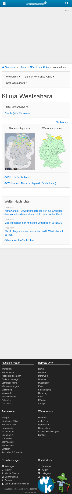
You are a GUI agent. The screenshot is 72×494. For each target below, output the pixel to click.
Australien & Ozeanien (12, 452)
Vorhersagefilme (9, 382)
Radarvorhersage (10, 379)
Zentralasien (8, 441)
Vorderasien (7, 438)
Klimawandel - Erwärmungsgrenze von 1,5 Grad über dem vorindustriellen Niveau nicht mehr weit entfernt (34, 212)
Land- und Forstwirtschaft (17, 483)
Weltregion (12, 76)
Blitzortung (7, 389)
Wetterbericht (8, 372)
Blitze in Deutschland (18, 177)
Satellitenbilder (9, 396)
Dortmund (43, 375)
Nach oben (62, 122)
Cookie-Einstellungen (48, 431)
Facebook (46, 466)
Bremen (42, 372)
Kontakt (41, 434)
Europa (5, 417)
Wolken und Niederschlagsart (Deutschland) (31, 183)
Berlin (41, 368)
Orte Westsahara (16, 82)
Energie (8, 480)
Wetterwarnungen (10, 386)
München (42, 399)
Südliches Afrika (9, 424)
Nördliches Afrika (39, 67)
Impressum (43, 424)
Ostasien (6, 448)
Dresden (42, 379)
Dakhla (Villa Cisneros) (17, 113)
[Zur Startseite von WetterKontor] (36, 3)
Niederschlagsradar (11, 375)
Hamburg (42, 393)
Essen (41, 386)
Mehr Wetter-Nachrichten (21, 240)
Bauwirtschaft (11, 476)
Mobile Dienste (12, 473)
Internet (8, 469)
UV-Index (6, 403)
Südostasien (8, 445)
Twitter (44, 469)
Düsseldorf (43, 382)
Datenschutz (44, 427)
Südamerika (7, 434)
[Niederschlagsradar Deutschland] (20, 151)
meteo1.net (43, 420)
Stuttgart (42, 403)
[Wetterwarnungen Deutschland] (52, 150)
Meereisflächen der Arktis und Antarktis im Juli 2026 (33, 222)
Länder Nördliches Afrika (39, 76)
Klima (23, 67)
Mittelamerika (8, 431)
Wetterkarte (7, 368)
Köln (40, 396)
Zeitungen (10, 466)
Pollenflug (6, 399)
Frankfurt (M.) (44, 389)
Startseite (10, 67)
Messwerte (7, 393)
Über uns (42, 417)
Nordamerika (8, 427)
